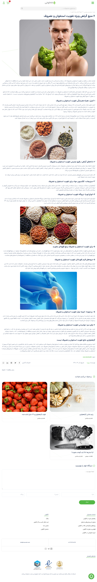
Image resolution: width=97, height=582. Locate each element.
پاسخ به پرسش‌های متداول (88, 522)
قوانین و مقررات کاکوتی (89, 529)
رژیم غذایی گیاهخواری (86, 415)
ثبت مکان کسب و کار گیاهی (41, 522)
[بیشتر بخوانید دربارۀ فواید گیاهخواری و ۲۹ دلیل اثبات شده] (24, 397)
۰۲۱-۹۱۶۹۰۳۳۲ (72, 542)
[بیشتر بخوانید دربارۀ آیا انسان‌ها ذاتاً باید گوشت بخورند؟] (72, 437)
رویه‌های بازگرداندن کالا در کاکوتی (86, 526)
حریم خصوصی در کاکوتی (88, 533)
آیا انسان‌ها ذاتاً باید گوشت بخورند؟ (82, 452)
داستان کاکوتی (44, 529)
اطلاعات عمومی (89, 456)
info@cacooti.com (25, 542)
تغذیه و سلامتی (89, 418)
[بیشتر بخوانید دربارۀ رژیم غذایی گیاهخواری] (72, 397)
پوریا (88, 363)
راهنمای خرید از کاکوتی (89, 519)
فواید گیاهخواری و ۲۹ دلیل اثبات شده (34, 415)
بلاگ (47, 519)
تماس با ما (45, 526)
